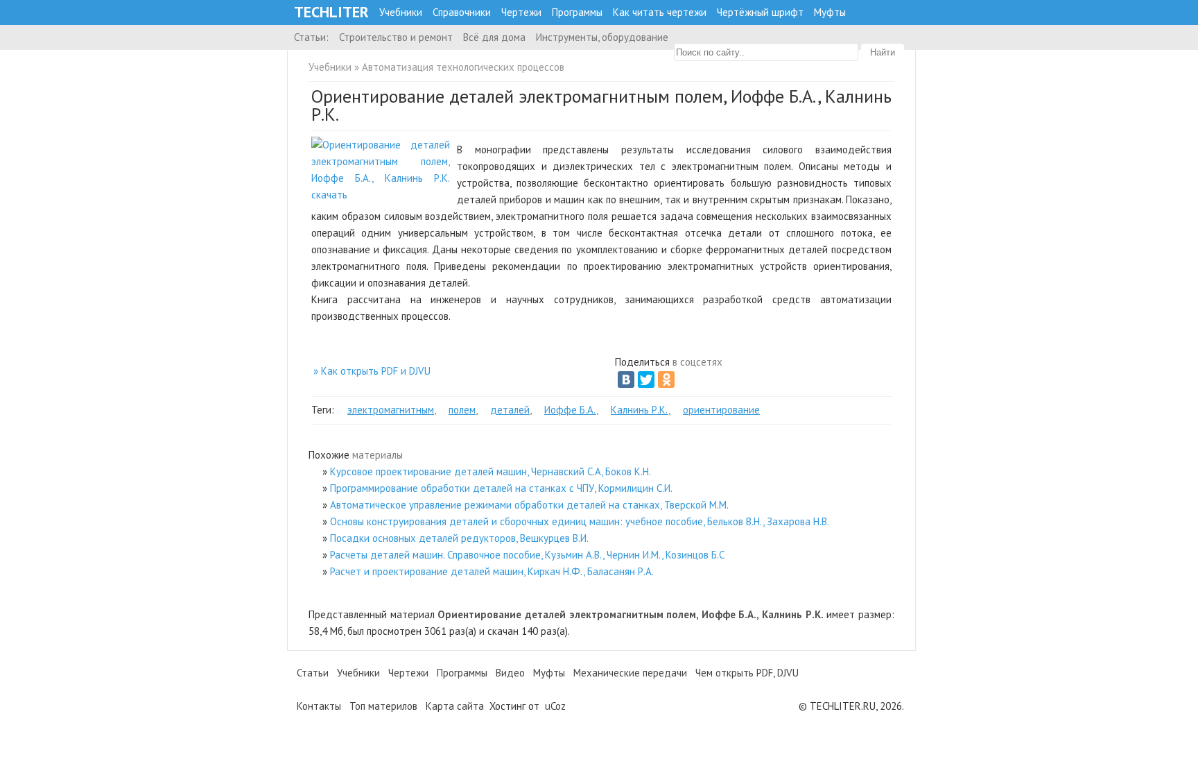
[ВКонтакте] (626, 379)
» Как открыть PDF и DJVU (372, 370)
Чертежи (521, 12)
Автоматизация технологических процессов (463, 67)
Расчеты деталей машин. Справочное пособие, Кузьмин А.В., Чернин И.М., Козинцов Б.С (527, 554)
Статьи (313, 672)
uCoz (555, 706)
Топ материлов (383, 706)
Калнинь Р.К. (639, 409)
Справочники (462, 12)
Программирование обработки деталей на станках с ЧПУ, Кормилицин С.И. (501, 488)
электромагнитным (390, 409)
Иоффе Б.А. (570, 409)
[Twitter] (646, 379)
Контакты (319, 706)
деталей (510, 409)
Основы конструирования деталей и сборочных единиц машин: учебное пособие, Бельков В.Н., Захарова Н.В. (579, 521)
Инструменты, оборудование (602, 37)
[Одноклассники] (666, 379)
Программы (577, 12)
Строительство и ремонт (396, 37)
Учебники (400, 12)
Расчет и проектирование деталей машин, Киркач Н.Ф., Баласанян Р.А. (492, 571)
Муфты (830, 12)
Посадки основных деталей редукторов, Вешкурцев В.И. (459, 538)
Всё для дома (494, 37)
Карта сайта (455, 706)
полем (462, 409)
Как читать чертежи (659, 12)
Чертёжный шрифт (760, 12)
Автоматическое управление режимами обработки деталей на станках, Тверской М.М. (529, 504)
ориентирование (721, 409)
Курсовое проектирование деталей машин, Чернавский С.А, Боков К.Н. (490, 471)
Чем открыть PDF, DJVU (747, 672)
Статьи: (311, 37)
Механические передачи (630, 672)
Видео (510, 672)
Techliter (331, 12)
